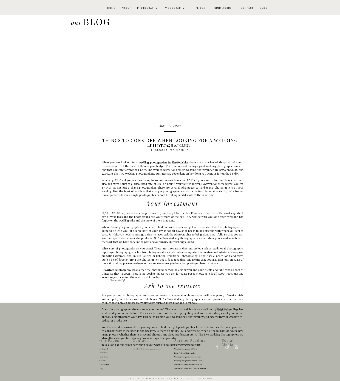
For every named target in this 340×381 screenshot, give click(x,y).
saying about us (190, 344)
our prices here (129, 344)
